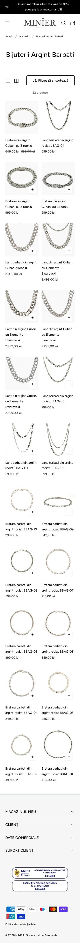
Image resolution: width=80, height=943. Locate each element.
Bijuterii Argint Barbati (49, 36)
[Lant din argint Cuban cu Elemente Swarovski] (58, 240)
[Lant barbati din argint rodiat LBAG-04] (58, 117)
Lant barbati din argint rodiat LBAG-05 (57, 398)
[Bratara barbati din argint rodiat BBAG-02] (21, 746)
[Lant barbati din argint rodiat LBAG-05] (58, 373)
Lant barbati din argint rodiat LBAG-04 (57, 143)
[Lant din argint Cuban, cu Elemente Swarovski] (21, 373)
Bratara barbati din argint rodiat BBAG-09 (58, 526)
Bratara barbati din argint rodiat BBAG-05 (58, 649)
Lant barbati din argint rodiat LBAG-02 (57, 465)
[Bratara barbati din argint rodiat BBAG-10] (21, 501)
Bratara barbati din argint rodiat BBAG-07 (58, 587)
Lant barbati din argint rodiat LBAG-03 (21, 465)
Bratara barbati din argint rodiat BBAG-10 (21, 526)
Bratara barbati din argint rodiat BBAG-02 (21, 771)
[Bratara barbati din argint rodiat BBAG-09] (58, 501)
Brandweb (50, 935)
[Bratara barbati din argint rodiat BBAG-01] (58, 746)
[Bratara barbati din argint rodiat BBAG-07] (58, 562)
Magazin (24, 36)
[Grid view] (8, 80)
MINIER (19, 935)
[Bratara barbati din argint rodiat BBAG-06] (21, 623)
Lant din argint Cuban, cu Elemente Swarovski (21, 401)
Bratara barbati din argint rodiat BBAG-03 (58, 710)
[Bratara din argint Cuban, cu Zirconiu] (21, 117)
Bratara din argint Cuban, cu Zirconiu (18, 143)
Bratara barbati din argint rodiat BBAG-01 (57, 771)
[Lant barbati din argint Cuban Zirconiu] (21, 240)
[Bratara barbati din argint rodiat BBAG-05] (58, 623)
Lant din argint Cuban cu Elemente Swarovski (57, 267)
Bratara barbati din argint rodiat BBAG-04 (21, 710)
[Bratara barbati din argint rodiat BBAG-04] (21, 684)
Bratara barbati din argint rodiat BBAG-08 (21, 587)
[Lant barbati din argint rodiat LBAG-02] (58, 440)
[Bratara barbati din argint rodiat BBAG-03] (58, 684)
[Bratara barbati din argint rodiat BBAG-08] (21, 562)
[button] (7, 23)
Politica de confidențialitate (20, 924)
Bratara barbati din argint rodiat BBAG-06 (21, 649)
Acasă (8, 36)
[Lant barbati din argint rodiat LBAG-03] (21, 440)
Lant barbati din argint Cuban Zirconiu (21, 265)
